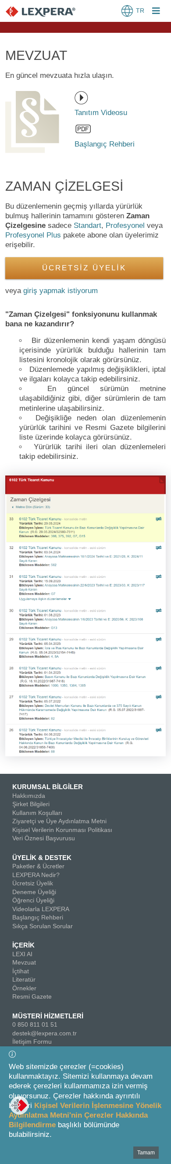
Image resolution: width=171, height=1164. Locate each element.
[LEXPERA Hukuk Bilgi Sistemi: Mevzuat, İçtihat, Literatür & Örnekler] (49, 11)
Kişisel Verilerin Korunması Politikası (62, 829)
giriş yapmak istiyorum (60, 291)
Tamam (146, 1153)
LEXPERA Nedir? (36, 874)
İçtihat (20, 971)
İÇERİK (23, 945)
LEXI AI (22, 954)
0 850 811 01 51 (34, 1024)
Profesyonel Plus (33, 235)
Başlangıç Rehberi (37, 917)
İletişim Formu (32, 1041)
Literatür (24, 979)
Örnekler (24, 988)
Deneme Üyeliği (34, 891)
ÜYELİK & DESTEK (41, 857)
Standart (87, 225)
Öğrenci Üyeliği (33, 900)
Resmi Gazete (32, 996)
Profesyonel (125, 225)
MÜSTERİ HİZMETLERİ (47, 1016)
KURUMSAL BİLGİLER (47, 786)
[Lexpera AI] (19, 1105)
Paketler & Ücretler (38, 866)
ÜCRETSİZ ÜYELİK (84, 268)
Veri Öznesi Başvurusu (43, 838)
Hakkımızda (28, 795)
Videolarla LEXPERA (40, 908)
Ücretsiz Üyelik (32, 883)
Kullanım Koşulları (37, 812)
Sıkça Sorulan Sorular (42, 926)
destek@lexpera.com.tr (44, 1033)
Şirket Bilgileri (31, 803)
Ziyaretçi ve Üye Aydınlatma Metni (59, 821)
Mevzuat (24, 962)
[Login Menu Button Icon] (156, 11)
